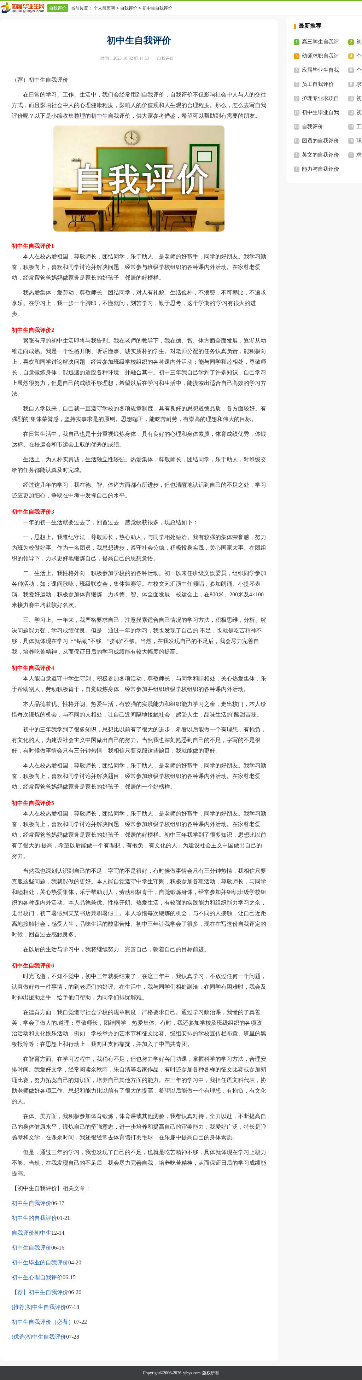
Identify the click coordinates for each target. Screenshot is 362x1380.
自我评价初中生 (31, 1233)
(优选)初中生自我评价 (39, 1337)
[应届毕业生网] (23, 8)
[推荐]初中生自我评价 (39, 1307)
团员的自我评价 (320, 141)
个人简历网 (104, 8)
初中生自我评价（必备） (43, 1322)
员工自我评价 (318, 84)
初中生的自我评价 (34, 1218)
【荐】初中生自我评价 (40, 1292)
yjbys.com (191, 1372)
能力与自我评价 (320, 169)
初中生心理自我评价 (37, 1277)
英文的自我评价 (320, 155)
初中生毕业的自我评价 (40, 1262)
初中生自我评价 (31, 1203)
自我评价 (57, 8)
